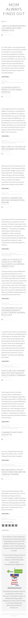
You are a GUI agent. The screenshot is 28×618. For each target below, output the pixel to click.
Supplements (3, 428)
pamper (12, 194)
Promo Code (20, 304)
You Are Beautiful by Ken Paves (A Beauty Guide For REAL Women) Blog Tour (13, 311)
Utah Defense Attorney (15, 587)
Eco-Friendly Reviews (11, 253)
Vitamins (16, 428)
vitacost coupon (12, 428)
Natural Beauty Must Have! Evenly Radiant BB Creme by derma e (13, 472)
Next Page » (10, 522)
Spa (20, 194)
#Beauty (7, 366)
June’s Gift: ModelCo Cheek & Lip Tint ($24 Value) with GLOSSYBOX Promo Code (12, 262)
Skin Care (6, 255)
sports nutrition (21, 427)
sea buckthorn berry (13, 465)
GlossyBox (9, 82)
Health (9, 426)
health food (17, 427)
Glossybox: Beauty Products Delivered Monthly (11, 89)
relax (14, 194)
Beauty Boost (19, 254)
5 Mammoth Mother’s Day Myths (12, 433)
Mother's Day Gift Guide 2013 (9, 464)
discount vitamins (10, 427)
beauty (7, 82)
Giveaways (6, 192)
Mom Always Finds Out (14, 9)
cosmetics (9, 141)
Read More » (5, 76)
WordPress (14, 615)
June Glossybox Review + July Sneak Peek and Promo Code (13, 28)
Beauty (6, 81)
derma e (15, 519)
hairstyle (12, 366)
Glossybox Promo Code (19, 141)
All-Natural (12, 254)
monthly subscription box (15, 82)
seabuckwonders (19, 465)
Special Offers (7, 303)
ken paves (14, 366)
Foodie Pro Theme (16, 613)
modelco (16, 304)
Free (11, 141)
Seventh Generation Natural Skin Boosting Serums (13, 200)
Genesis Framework (16, 614)
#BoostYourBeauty (8, 254)
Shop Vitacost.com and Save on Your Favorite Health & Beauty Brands (13, 373)
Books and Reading (10, 365)
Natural (9, 465)
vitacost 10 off (8, 428)
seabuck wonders (17, 194)
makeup (14, 304)
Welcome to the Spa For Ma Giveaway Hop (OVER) (13, 147)
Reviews (15, 253)
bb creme (10, 519)
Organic (9, 194)
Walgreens (9, 255)
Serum (22, 254)
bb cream (7, 519)
